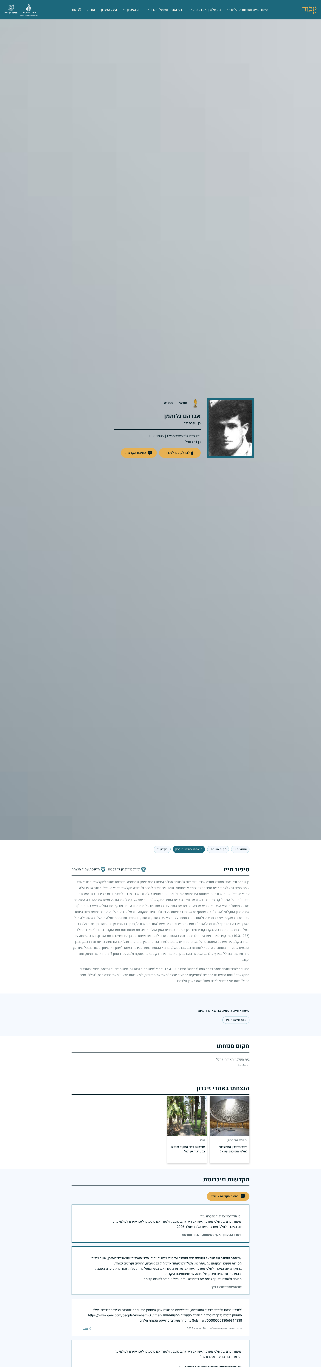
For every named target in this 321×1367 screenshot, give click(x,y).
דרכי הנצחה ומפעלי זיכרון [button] (166, 9)
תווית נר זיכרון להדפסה (124, 869)
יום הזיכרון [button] (134, 9)
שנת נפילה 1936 (236, 1020)
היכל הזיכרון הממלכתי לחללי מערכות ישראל (233, 1149)
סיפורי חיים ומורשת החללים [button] (249, 9)
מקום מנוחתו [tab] (218, 849)
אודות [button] (91, 9)
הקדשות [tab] (162, 849)
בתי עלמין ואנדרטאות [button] (207, 9)
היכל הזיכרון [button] (109, 9)
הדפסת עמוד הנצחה (86, 869)
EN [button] (74, 9)
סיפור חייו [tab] (240, 849)
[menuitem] (247, 9)
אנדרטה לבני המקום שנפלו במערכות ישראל (188, 1149)
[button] (139, 453)
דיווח (85, 1328)
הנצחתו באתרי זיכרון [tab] (189, 849)
